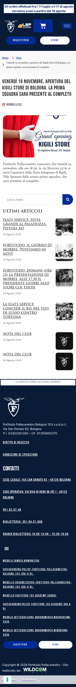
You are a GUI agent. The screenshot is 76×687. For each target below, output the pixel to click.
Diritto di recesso (16, 442)
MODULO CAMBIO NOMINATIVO (21, 560)
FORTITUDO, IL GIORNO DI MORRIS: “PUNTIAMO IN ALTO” (27, 250)
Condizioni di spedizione (20, 455)
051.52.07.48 (12, 510)
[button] (6, 548)
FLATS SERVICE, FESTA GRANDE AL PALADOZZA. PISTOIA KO (25, 224)
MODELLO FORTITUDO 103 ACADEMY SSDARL (30, 595)
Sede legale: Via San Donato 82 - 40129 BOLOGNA (37, 480)
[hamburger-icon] (67, 26)
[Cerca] (67, 199)
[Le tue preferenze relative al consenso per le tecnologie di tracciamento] (7, 680)
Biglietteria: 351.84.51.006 (23, 522)
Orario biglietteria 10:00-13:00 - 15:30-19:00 (36, 534)
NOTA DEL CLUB (17, 334)
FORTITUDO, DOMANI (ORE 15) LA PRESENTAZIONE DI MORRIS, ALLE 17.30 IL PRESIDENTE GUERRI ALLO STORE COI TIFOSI (27, 279)
